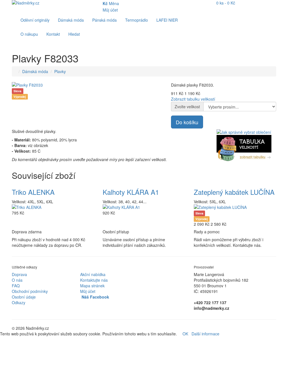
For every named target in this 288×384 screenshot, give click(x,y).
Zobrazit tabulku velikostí (193, 99)
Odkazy (18, 302)
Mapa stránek (92, 285)
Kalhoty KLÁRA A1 (131, 192)
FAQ (16, 285)
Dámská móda (71, 20)
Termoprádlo (136, 20)
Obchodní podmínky (30, 291)
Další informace (205, 333)
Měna (111, 3)
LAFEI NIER (167, 20)
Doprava (19, 274)
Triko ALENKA (33, 192)
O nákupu (29, 34)
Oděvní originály (35, 20)
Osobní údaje (24, 297)
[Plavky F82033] (87, 85)
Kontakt (53, 34)
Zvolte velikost (187, 106)
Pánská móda (104, 20)
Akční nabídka (92, 274)
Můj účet (87, 291)
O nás (17, 280)
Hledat (74, 34)
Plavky (60, 71)
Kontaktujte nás (94, 280)
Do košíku (187, 122)
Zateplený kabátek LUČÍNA (234, 192)
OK (185, 333)
